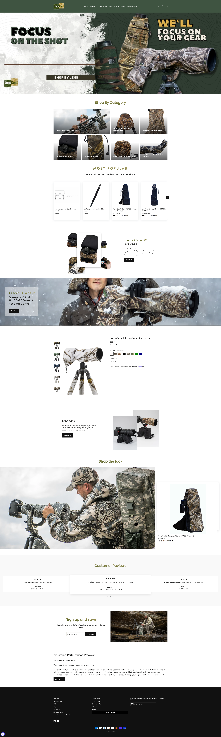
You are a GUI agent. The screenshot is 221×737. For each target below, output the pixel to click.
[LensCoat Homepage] (59, 6)
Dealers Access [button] (58, 701)
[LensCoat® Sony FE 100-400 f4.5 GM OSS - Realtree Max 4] (149, 215)
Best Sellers (108, 174)
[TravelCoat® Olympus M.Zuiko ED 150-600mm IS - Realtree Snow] (166, 540)
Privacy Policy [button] (96, 701)
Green (136, 353)
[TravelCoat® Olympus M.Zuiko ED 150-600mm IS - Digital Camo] (168, 540)
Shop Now (13, 311)
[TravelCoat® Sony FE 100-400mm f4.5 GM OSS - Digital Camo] (127, 215)
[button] (107, 596)
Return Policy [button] (96, 707)
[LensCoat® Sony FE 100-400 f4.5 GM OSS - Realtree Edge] (152, 215)
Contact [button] (123, 6)
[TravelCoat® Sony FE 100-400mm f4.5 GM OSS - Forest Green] (125, 215)
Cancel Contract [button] (110, 713)
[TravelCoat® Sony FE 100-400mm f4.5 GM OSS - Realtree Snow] (116, 215)
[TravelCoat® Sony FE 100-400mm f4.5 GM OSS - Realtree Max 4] (120, 215)
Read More (59, 679)
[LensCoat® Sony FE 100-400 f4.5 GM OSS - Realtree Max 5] (147, 215)
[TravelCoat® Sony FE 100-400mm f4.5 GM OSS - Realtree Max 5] (118, 215)
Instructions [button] (57, 709)
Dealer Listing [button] (96, 699)
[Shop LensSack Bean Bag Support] (125, 433)
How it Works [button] (102, 6)
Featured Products (125, 174)
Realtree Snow (111, 353)
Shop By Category (89, 6)
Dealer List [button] (111, 6)
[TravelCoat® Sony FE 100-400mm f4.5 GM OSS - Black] (114, 215)
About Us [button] (56, 699)
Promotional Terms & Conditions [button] (63, 715)
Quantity (113, 358)
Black (124, 353)
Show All (129, 260)
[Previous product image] (57, 338)
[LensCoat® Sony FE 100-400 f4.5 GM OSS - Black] (143, 215)
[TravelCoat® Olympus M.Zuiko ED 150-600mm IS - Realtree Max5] (163, 540)
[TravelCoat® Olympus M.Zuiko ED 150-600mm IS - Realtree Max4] (161, 540)
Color (117, 350)
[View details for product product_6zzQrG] (136, 524)
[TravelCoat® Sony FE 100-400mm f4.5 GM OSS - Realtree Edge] (122, 215)
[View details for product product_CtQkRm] (65, 510)
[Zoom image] (82, 366)
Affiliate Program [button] (132, 6)
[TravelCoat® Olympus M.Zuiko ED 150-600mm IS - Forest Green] (170, 540)
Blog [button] (117, 6)
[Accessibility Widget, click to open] (3, 734)
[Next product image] (57, 393)
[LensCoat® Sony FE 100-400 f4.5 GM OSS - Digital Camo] (156, 215)
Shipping (112, 345)
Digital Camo (128, 353)
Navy (140, 353)
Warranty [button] (94, 709)
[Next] (167, 197)
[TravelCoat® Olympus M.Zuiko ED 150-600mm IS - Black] (172, 540)
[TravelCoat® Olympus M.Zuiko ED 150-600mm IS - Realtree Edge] (159, 540)
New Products (93, 174)
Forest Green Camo (132, 353)
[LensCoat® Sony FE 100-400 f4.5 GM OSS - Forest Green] (154, 215)
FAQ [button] (55, 704)
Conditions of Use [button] (97, 704)
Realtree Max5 (120, 353)
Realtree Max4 (115, 353)
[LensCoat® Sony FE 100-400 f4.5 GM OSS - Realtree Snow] (145, 215)
